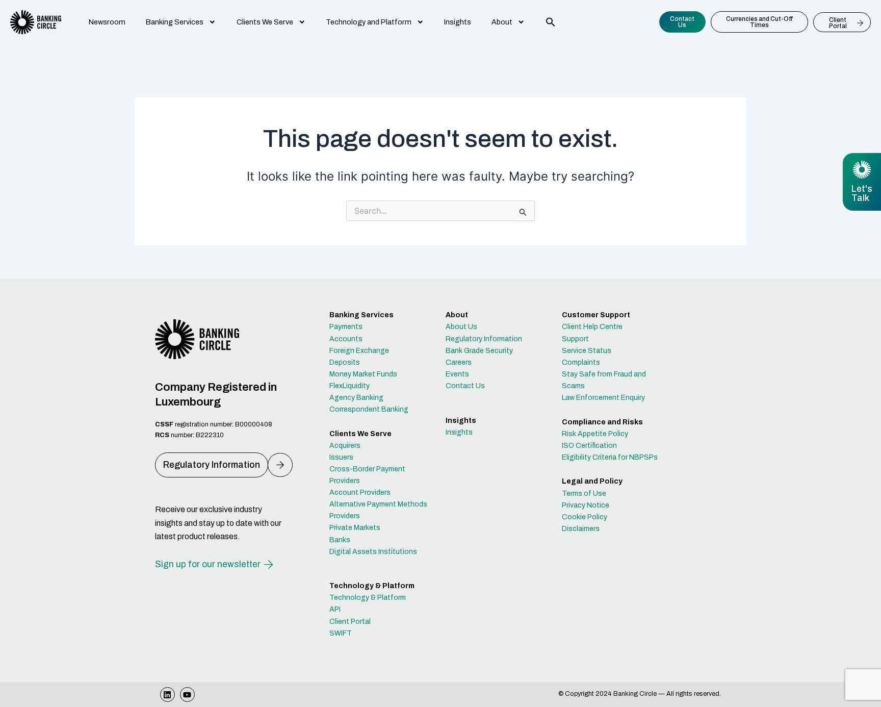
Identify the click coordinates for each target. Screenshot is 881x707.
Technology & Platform (367, 597)
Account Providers (360, 492)
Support (575, 339)
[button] (550, 22)
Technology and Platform (368, 22)
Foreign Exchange (359, 351)
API (335, 609)
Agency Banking (356, 397)
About (501, 22)
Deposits (344, 362)
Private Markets (354, 528)
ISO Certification (589, 445)
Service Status (586, 351)
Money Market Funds (363, 374)
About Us (461, 327)
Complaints (581, 362)
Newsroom (107, 22)
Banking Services (174, 22)
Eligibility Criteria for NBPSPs (610, 457)
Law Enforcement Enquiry (603, 397)
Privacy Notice (585, 505)
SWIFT (340, 633)
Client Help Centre (592, 327)
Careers (459, 362)
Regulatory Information (484, 339)
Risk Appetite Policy (595, 434)
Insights (457, 22)
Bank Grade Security (479, 351)
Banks (339, 540)
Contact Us (465, 386)
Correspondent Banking (368, 409)
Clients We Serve (265, 22)
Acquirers (344, 445)
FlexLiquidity (349, 386)
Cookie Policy (584, 517)
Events (457, 374)
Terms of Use (584, 493)
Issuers (341, 457)
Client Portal (350, 621)
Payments (345, 327)
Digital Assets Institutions (373, 552)
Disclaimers (581, 529)
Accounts (345, 339)
